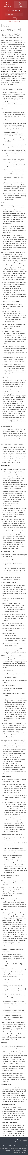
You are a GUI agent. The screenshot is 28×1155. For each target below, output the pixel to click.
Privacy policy (22, 1148)
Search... (10, 14)
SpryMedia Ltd (6, 1148)
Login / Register (15, 10)
